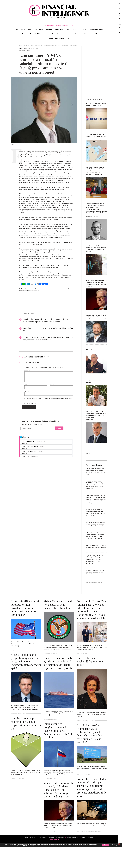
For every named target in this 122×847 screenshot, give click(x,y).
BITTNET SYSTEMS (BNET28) (29, 456)
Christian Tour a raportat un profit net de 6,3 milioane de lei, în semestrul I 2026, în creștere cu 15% (96, 317)
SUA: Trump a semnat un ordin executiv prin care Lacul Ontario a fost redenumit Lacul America (96, 136)
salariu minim (64, 289)
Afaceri (23, 29)
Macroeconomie (39, 29)
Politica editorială (60, 837)
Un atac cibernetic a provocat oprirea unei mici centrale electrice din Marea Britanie (96, 572)
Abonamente (43, 837)
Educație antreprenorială (90, 34)
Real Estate (38, 34)
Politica (30, 29)
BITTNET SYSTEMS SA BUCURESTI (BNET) (32, 446)
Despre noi (25, 837)
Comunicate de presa (62, 34)
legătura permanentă (33, 290)
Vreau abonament (49, 25)
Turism (52, 34)
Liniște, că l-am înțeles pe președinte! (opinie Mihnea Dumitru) (93, 380)
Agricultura (30, 34)
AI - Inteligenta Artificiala (89, 831)
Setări (113, 844)
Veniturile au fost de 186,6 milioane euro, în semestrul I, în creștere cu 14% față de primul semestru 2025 (95, 484)
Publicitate (90, 837)
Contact (83, 837)
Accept (105, 844)
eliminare (43, 289)
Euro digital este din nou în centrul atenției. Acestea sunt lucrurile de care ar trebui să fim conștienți (95, 524)
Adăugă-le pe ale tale (49, 356)
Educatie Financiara (76, 34)
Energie (75, 29)
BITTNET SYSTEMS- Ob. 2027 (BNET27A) (32, 451)
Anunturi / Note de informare (57, 38)
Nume (26, 384)
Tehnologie (83, 29)
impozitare (49, 289)
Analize (22, 34)
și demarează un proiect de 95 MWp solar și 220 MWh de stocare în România (96, 547)
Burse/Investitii (59, 29)
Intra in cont (59, 25)
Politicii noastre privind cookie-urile (31, 846)
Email (52, 384)
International (49, 29)
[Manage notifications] (119, 844)
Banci (68, 29)
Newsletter (51, 837)
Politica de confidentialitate (73, 837)
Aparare (46, 34)
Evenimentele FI (68, 25)
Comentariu (27, 370)
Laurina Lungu (56, 289)
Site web (26, 391)
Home (16, 29)
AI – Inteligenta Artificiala (96, 29)
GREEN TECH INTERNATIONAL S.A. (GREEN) (33, 441)
